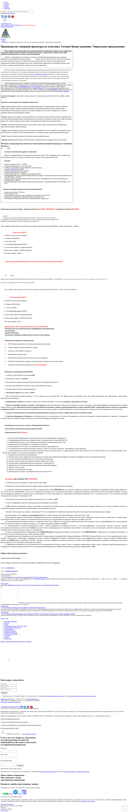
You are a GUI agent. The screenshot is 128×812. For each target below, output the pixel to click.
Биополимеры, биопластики (12, 627)
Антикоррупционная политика (10, 706)
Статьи (6, 5)
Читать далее (4, 583)
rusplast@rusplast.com (7, 26)
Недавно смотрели (25, 641)
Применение (9, 641)
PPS (21, 169)
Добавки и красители (10, 632)
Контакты (7, 8)
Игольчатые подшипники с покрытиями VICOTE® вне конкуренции (27, 577)
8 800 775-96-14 (15, 25)
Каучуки (6, 623)
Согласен (3, 804)
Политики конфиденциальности (53, 696)
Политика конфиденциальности (10, 719)
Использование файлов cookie (10, 728)
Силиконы (7, 635)
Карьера (6, 7)
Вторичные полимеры (10, 634)
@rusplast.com (14, 571)
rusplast (7, 571)
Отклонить (10, 804)
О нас (6, 2)
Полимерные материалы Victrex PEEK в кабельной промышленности (25, 607)
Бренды (3, 641)
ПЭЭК (12, 169)
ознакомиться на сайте (88, 801)
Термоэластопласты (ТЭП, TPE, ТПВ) (15, 626)
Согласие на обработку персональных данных (82, 696)
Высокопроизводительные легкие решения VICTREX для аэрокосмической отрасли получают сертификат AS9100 (41, 614)
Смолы (6, 624)
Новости (6, 3)
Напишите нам (5, 699)
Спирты (6, 637)
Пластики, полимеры (10, 621)
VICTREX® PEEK (39, 579)
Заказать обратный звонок (27, 25)
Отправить (4, 692)
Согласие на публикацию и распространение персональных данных (21, 725)
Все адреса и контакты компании (10, 702)
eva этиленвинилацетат (29, 734)
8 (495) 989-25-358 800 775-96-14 (6, 24)
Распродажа (7, 638)
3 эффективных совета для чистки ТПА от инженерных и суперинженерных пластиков (33, 585)
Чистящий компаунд (10, 631)
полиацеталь (11, 13)
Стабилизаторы (8, 629)
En (5, 20)
